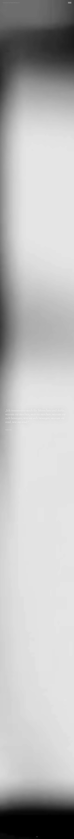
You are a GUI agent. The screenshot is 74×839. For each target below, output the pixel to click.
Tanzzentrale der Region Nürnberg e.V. (11, 2)
